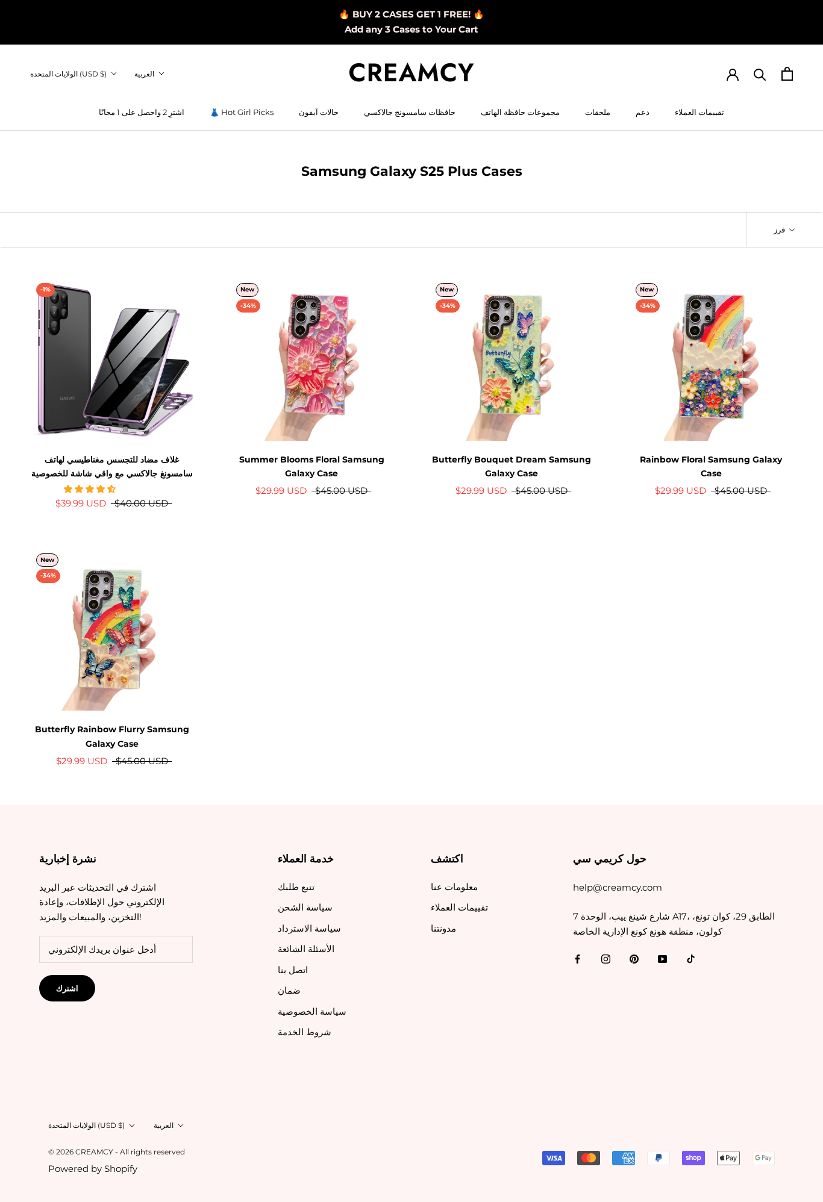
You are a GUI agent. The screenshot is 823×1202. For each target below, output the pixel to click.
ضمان (289, 990)
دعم (642, 112)
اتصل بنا (293, 970)
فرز (780, 229)
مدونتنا (443, 928)
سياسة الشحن (305, 907)
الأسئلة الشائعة (306, 948)
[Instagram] (605, 959)
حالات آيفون (319, 112)
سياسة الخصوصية (312, 1011)
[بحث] (760, 73)
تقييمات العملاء (699, 112)
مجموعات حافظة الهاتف (520, 112)
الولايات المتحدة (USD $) (68, 73)
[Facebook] (577, 959)
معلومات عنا (454, 886)
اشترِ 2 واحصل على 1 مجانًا (141, 112)
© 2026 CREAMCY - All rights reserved (116, 1151)
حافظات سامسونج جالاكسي (409, 112)
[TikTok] (690, 959)
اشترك (67, 988)
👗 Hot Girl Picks (242, 112)
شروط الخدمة (304, 1032)
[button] (91, 489)
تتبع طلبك (296, 886)
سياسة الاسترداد (309, 928)
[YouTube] (662, 959)
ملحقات (597, 112)
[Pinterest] (634, 959)
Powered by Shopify (92, 1168)
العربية (144, 73)
